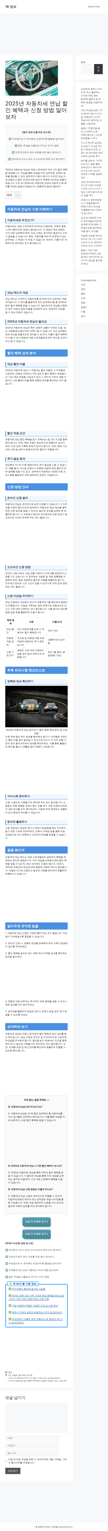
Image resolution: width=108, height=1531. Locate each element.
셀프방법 (22, 1375)
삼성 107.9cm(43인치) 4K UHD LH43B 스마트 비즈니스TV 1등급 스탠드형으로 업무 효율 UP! (91, 189)
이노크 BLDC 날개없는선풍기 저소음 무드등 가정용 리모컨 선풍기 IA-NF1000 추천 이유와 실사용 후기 (92, 149)
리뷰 (83, 298)
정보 (83, 316)
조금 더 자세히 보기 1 (36, 1221)
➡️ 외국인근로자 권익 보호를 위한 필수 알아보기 (36, 152)
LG (9, 1375)
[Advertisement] (54, 32)
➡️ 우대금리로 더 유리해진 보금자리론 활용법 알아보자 (37, 139)
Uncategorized (88, 280)
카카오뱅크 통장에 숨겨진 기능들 (28, 1289)
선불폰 (14, 1375)
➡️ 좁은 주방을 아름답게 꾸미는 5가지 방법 (36, 145)
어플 (83, 311)
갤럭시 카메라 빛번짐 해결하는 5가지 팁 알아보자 (37, 1312)
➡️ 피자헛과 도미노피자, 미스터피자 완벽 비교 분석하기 (36, 159)
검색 (83, 62)
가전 (83, 284)
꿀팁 (10, 1372)
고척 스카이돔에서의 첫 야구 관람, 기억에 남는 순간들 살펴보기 (34, 1378)
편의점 (29, 1375)
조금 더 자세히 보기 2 (36, 1234)
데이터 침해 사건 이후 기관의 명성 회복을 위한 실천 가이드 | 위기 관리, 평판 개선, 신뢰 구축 (36, 1297)
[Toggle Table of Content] (16, 195)
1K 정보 (10, 7)
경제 (83, 289)
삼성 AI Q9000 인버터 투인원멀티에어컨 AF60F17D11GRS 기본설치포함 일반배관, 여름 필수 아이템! (91, 224)
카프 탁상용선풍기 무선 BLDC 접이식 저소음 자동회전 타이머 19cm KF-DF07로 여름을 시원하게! (91, 117)
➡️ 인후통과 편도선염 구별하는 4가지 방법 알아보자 (31, 1270)
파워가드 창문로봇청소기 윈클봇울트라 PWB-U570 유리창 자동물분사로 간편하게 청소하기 (91, 207)
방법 (83, 302)
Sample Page (94, 6)
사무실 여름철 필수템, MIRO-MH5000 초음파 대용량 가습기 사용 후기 (37, 1381)
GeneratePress (65, 1527)
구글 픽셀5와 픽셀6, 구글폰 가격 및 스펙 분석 (35, 1305)
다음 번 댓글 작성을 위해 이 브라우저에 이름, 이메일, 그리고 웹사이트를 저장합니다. (37, 1461)
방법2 (84, 307)
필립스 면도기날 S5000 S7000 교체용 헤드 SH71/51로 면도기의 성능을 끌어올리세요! (92, 257)
